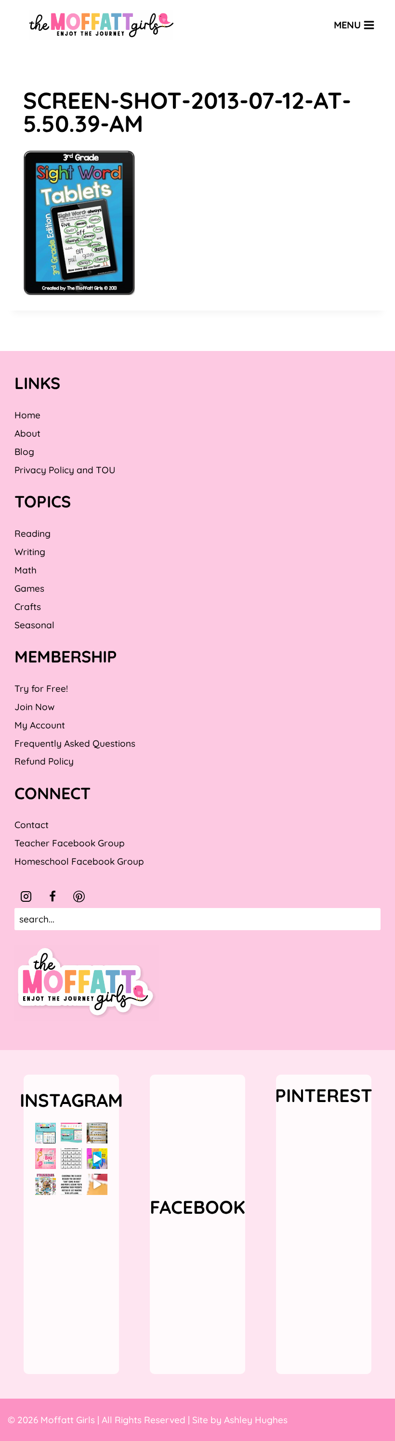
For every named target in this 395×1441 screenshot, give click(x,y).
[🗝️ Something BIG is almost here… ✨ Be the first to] (45, 1158)
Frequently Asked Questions (74, 743)
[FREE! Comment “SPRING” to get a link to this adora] (45, 1184)
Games (29, 588)
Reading (32, 533)
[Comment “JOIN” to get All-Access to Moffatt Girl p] (71, 1133)
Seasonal (34, 625)
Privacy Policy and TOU (64, 470)
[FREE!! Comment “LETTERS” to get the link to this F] (97, 1133)
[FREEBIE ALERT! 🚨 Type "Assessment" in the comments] (71, 1158)
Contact (31, 825)
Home (27, 415)
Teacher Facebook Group (69, 843)
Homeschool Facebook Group (79, 861)
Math (25, 570)
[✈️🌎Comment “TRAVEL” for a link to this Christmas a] (97, 1184)
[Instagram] (26, 896)
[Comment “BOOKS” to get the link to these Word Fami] (97, 1158)
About (27, 433)
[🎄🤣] (71, 1184)
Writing (29, 552)
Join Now (34, 707)
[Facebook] (52, 896)
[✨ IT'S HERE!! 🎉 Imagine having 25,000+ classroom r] (45, 1133)
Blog (24, 451)
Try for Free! (41, 688)
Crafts (27, 606)
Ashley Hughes (256, 1420)
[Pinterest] (79, 896)
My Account (39, 725)
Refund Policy (44, 761)
